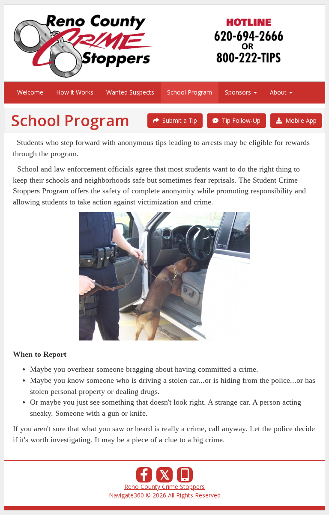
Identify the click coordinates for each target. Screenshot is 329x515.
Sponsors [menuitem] (239, 92)
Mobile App (299, 120)
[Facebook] (144, 477)
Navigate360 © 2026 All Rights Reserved (165, 495)
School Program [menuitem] (189, 92)
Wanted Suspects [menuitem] (130, 92)
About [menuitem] (279, 92)
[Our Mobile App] (185, 477)
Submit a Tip (178, 120)
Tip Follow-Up (239, 120)
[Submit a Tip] (164, 42)
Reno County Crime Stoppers (164, 486)
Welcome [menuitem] (30, 92)
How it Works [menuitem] (74, 92)
